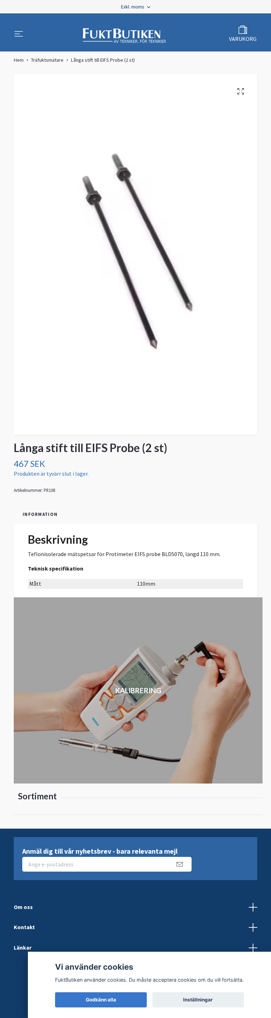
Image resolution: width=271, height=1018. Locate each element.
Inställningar (198, 999)
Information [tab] (40, 514)
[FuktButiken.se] (124, 34)
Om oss (23, 906)
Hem (19, 60)
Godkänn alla (101, 999)
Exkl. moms (133, 7)
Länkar (22, 947)
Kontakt (24, 927)
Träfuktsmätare (47, 60)
